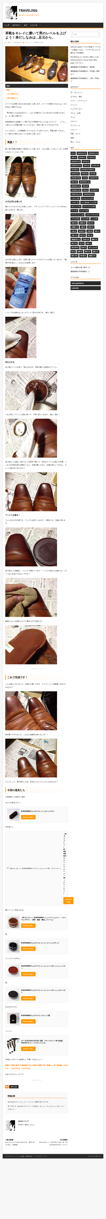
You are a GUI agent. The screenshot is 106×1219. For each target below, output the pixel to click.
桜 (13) (82, 243)
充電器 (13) (75, 227)
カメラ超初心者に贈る (78, 267)
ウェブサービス (76, 109)
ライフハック (29, 42)
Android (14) (93, 153)
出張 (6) (74, 231)
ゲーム (72, 117)
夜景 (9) (97, 231)
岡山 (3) (90, 235)
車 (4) (73, 252)
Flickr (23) (95, 165)
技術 (72, 138)
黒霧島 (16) (92, 256)
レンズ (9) (94, 219)
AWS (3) (74, 157)
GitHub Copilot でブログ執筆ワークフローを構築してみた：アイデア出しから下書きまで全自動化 (85, 50)
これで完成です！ (13, 94)
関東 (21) (95, 252)
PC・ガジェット (76, 92)
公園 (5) (83, 227)
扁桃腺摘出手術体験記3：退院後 (82, 67)
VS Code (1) (94, 190)
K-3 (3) (85, 178)
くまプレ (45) (75, 198)
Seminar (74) (76, 186)
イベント (73, 105)
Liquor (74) (93, 178)
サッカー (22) (84, 211)
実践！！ (9, 90)
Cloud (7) (91, 157)
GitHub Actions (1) (87, 170)
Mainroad (29, 1156)
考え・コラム (75, 142)
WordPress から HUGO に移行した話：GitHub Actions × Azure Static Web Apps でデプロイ (85, 60)
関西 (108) (74, 256)
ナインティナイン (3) (77, 215)
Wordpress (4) (89, 194)
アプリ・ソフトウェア (78, 101)
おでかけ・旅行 (76, 96)
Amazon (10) (82, 153)
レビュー (73, 129)
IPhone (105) (76, 178)
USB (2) (85, 190)
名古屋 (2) (82, 231)
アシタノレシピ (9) (87, 198)
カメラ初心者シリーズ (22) (88, 202)
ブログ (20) (85, 219)
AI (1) (73, 153)
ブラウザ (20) (75, 219)
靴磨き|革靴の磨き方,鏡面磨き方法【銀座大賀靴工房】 (25, 1065)
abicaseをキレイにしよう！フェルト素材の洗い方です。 (29, 1102)
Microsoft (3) (84, 182)
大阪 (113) (74, 235)
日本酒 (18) (86, 239)
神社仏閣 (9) (75, 247)
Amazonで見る (28, 817)
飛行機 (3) (83, 256)
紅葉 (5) (83, 247)
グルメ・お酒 (75, 113)
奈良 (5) (82, 235)
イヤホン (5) (75, 202)
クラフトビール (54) (89, 206)
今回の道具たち (12, 98)
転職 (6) (80, 252)
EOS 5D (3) (86, 161)
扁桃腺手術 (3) (76, 239)
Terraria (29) (76, 190)
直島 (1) (88, 243)
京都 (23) (74, 223)
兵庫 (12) (90, 227)
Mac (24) (74, 182)
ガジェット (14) (76, 206)
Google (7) (75, 174)
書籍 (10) (94, 239)
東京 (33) (74, 243)
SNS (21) (85, 186)
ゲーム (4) (74, 211)
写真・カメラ (75, 133)
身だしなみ (39, 42)
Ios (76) (92, 174)
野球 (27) (87, 252)
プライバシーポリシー (94, 1156)
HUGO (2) (85, 174)
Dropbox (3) (76, 161)
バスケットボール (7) (92, 215)
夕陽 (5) (89, 231)
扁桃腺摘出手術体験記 (78, 271)
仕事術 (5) (82, 223)
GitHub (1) (75, 170)
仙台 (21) (90, 223)
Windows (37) (76, 194)
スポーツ (73, 121)
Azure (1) (82, 157)
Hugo (22, 1156)
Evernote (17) (76, 165)
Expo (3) (86, 165)
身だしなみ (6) (93, 247)
